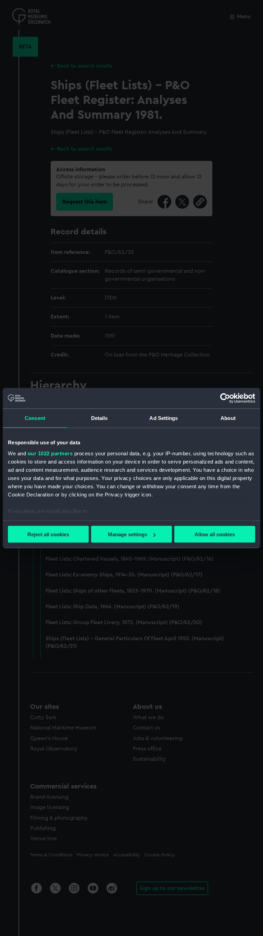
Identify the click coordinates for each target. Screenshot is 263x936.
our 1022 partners (50, 453)
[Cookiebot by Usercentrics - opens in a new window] (225, 398)
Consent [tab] (35, 418)
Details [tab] (99, 418)
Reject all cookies (48, 534)
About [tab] (228, 418)
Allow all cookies (215, 534)
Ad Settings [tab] (163, 418)
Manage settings (127, 534)
